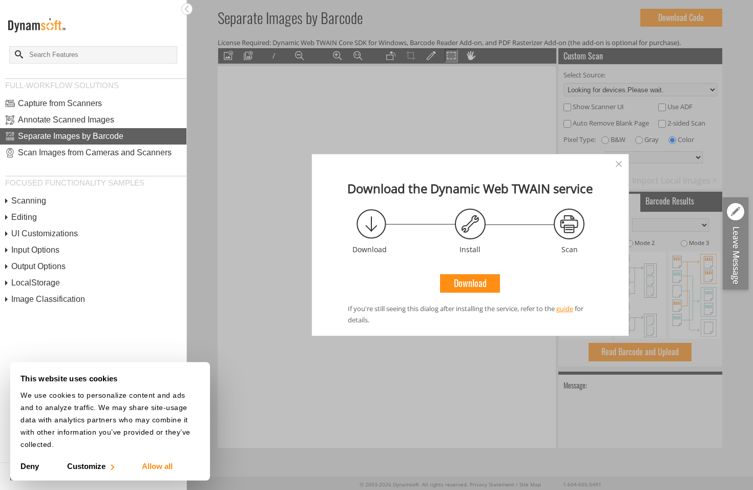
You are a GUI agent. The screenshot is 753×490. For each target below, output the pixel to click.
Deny (29, 466)
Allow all (157, 466)
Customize (86, 466)
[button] (735, 244)
